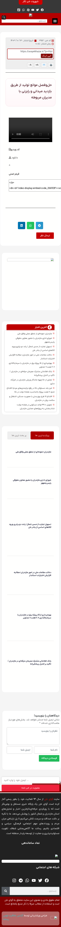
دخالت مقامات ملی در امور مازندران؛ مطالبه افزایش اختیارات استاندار (32, 574)
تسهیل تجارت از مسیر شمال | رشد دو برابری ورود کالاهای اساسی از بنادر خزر (30, 526)
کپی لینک (46, 55)
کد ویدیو (15, 149)
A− (30, 65)
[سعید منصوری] (50, 456)
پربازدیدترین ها (42, 435)
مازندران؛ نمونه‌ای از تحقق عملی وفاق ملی (35, 333)
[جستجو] (6, 891)
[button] (55, 21)
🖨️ (51, 65)
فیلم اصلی (14, 174)
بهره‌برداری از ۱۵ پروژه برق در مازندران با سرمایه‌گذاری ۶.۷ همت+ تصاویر (34, 616)
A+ (37, 65)
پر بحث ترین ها (19, 435)
